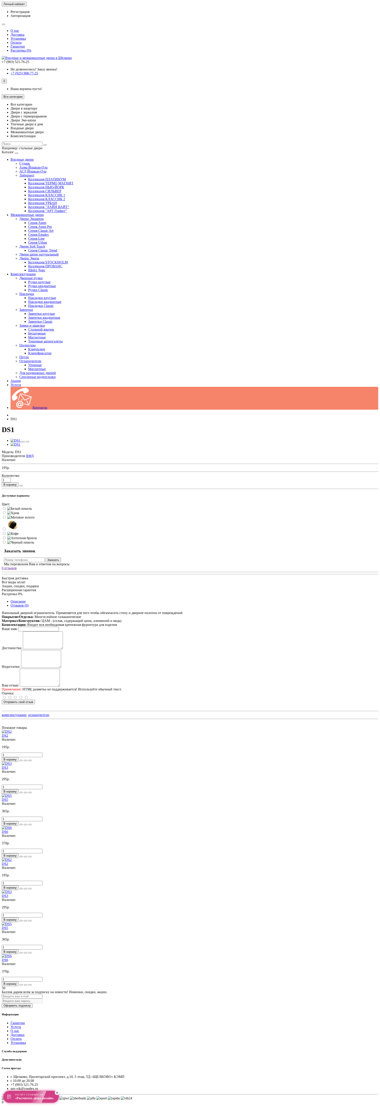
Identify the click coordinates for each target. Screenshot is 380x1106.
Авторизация (20, 16)
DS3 (5, 767)
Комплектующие (23, 274)
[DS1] (16, 440)
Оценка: (8, 693)
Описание (18, 601)
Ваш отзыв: (10, 685)
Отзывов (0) (20, 605)
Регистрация (20, 12)
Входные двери (22, 159)
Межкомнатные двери (27, 215)
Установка (18, 38)
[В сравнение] (27, 441)
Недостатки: (11, 666)
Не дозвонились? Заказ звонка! (34, 69)
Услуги (16, 385)
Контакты (40, 407)
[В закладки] (23, 441)
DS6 (5, 832)
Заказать (53, 560)
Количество (10, 475)
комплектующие (14, 715)
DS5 (5, 800)
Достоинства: (12, 648)
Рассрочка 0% (21, 50)
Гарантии (18, 46)
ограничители (38, 715)
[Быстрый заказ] (21, 485)
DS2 (5, 735)
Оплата (16, 42)
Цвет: (6, 504)
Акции (16, 381)
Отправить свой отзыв (18, 702)
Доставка (17, 34)
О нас (15, 30)
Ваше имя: (9, 629)
